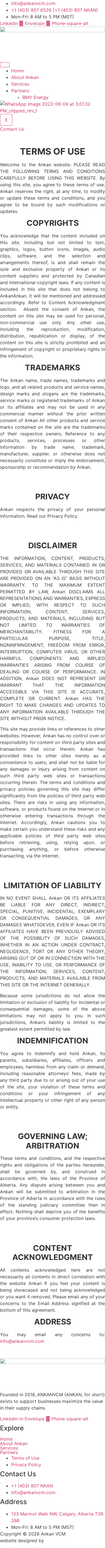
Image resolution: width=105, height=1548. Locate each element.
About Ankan (25, 77)
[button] (52, 1452)
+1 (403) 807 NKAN (32, 1486)
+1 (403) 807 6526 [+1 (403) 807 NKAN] (54, 10)
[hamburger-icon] (5, 64)
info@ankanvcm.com (33, 3)
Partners (20, 90)
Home (17, 70)
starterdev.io (58, 1540)
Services (20, 84)
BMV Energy (35, 97)
